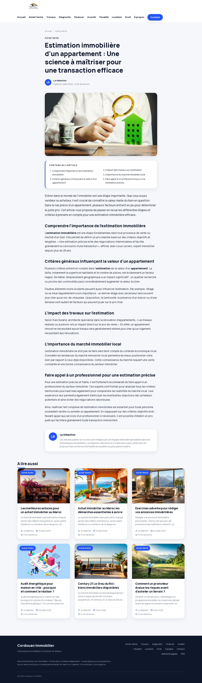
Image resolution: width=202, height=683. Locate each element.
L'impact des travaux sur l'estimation (123, 170)
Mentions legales (169, 654)
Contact (155, 17)
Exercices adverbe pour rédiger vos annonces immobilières (156, 510)
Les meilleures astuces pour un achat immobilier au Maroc (41, 510)
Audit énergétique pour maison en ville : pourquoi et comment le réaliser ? (38, 587)
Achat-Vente (36, 17)
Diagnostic (65, 17)
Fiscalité (104, 17)
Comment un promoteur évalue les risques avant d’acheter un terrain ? (151, 587)
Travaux (51, 17)
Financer (79, 17)
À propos (139, 17)
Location (117, 17)
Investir (91, 17)
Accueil (21, 17)
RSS (183, 654)
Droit (128, 17)
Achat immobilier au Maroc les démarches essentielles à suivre (100, 510)
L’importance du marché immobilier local (125, 174)
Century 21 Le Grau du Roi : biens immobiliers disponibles (98, 585)
